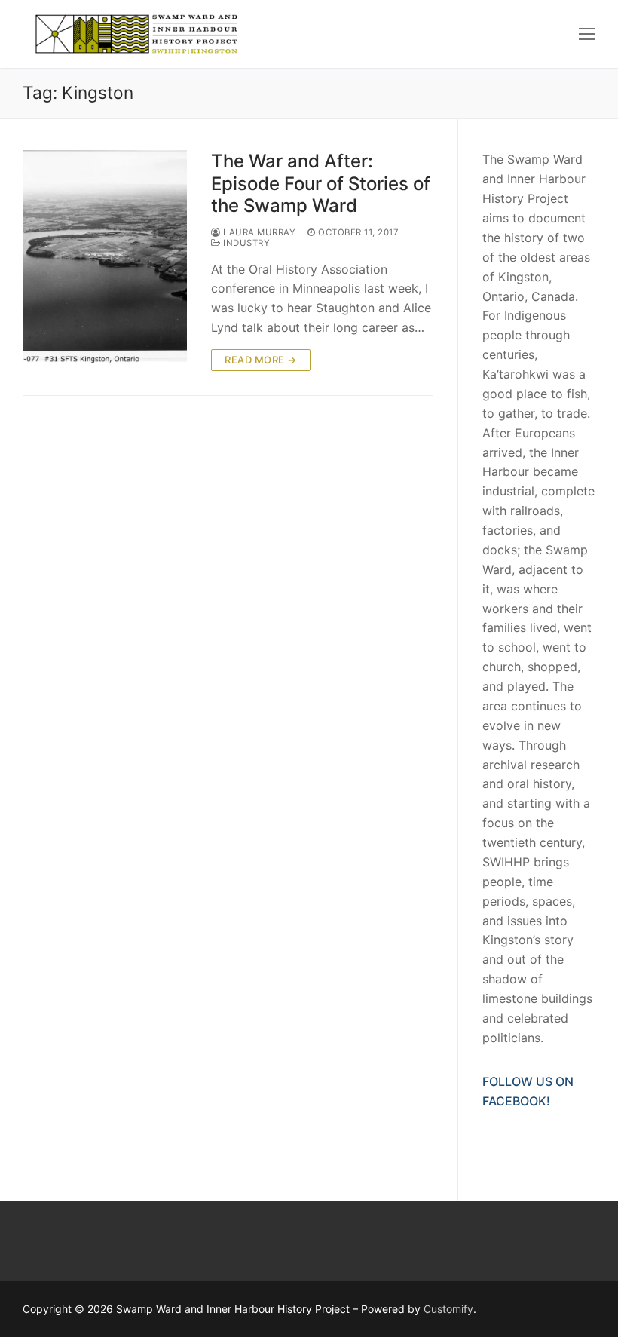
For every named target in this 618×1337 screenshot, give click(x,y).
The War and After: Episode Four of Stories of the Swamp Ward (320, 183)
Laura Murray (258, 232)
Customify (448, 1308)
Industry (245, 243)
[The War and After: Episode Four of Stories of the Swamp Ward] (105, 260)
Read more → (261, 360)
